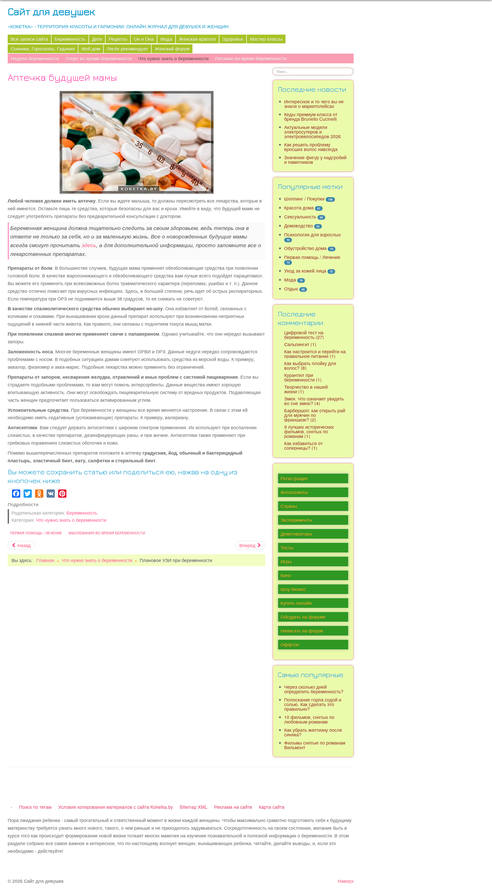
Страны (289, 506)
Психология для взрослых (312, 234)
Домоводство (298, 225)
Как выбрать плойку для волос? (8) (310, 365)
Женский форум (172, 48)
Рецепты (118, 39)
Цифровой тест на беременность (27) (304, 334)
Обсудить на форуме (303, 617)
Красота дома (299, 207)
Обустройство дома (305, 248)
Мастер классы (266, 39)
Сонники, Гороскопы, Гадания (43, 48)
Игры (286, 561)
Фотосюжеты (294, 492)
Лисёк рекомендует (127, 48)
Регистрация (294, 478)
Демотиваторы (296, 533)
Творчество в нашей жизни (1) (306, 389)
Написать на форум (302, 630)
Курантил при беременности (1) (303, 377)
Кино (286, 575)
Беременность (70, 39)
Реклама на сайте (233, 807)
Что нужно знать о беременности (173, 58)
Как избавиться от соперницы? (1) (303, 445)
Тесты (287, 547)
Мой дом (90, 48)
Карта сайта (271, 807)
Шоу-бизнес (293, 589)
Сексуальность (300, 216)
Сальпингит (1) (300, 344)
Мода (166, 39)
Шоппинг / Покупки (304, 198)
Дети (97, 39)
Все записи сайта (29, 39)
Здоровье (232, 39)
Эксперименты (296, 520)
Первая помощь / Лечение (36, 532)
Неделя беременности (35, 58)
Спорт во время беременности (98, 58)
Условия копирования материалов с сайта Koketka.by (115, 807)
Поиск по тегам (35, 807)
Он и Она (144, 39)
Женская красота (197, 39)
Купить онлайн (296, 603)
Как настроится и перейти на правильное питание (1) (315, 353)
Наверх (346, 881)
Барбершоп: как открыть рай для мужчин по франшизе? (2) (314, 415)
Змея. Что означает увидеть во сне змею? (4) (314, 400)
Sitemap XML (193, 807)
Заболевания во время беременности (106, 532)
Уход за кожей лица (305, 270)
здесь (89, 245)
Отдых (291, 288)
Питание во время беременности (250, 58)
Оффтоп (290, 644)
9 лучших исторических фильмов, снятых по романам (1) (309, 431)
